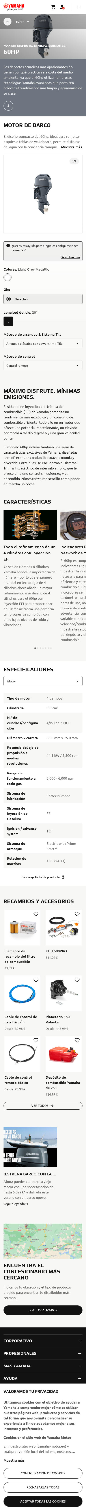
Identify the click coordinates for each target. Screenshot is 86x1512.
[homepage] (14, 7)
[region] (43, 1448)
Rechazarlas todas (43, 1487)
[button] (78, 7)
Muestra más (14, 1460)
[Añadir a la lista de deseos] (36, 914)
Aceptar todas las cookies (43, 1501)
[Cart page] (53, 7)
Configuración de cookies (43, 1473)
